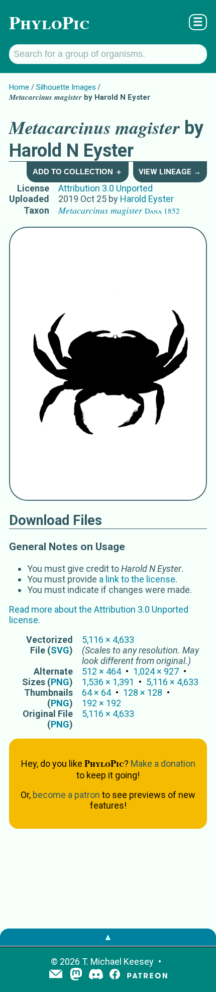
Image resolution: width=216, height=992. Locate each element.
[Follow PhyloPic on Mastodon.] (76, 975)
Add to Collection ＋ (78, 171)
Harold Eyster (147, 198)
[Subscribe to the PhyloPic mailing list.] (56, 975)
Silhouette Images (66, 87)
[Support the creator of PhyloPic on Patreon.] (147, 975)
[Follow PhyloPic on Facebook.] (115, 975)
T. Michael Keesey (118, 961)
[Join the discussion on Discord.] (96, 975)
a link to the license (137, 579)
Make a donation (163, 763)
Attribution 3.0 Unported (105, 188)
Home (19, 87)
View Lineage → (170, 171)
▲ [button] (108, 937)
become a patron (66, 794)
